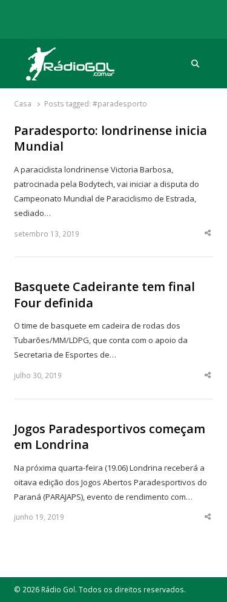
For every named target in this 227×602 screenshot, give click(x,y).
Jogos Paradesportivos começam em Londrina (109, 437)
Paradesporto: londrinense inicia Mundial (110, 139)
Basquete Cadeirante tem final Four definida (104, 295)
